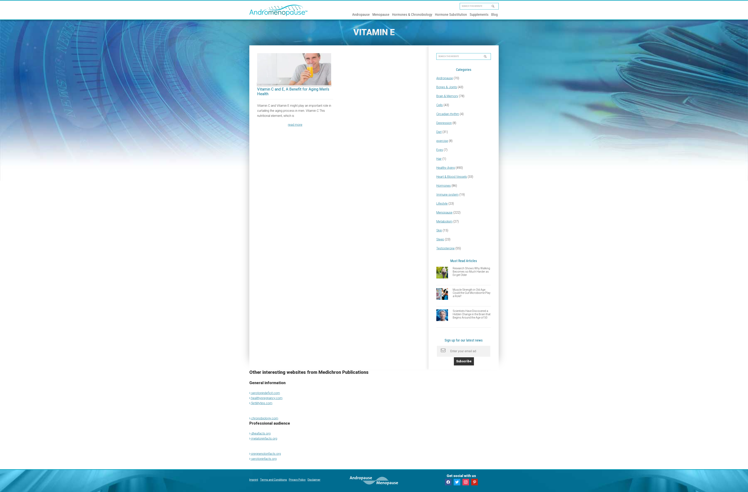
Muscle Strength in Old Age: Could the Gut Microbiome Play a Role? (471, 293)
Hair (439, 159)
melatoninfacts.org (264, 438)
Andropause (444, 78)
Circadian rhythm (447, 114)
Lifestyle (442, 203)
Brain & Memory (447, 96)
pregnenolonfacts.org (266, 454)
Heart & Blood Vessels (451, 177)
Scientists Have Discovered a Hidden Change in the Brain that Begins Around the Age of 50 (471, 314)
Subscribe (464, 361)
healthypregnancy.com (266, 398)
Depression (444, 123)
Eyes (439, 150)
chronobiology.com (264, 418)
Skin (439, 230)
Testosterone (445, 248)
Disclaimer (314, 479)
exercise (442, 141)
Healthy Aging (445, 168)
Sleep (440, 239)
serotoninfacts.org (264, 459)
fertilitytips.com (261, 403)
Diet (439, 132)
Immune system (447, 194)
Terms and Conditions (273, 479)
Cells (439, 105)
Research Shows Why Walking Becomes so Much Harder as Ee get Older (471, 271)
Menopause (444, 212)
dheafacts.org (261, 433)
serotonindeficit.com (265, 393)
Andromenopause (278, 10)
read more (295, 125)
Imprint (253, 479)
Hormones (443, 185)
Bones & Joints (446, 87)
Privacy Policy (297, 479)
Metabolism (444, 221)
